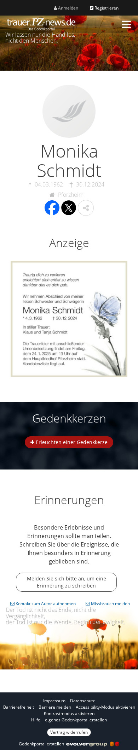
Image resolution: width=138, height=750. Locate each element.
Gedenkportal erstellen (42, 744)
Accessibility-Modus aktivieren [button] (105, 707)
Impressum (54, 701)
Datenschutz (82, 701)
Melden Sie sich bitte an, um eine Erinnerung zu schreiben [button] (66, 582)
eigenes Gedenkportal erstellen (76, 720)
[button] (126, 24)
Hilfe (35, 720)
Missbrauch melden (110, 604)
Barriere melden (55, 707)
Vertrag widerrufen (69, 732)
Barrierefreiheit (18, 707)
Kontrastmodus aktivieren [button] (69, 713)
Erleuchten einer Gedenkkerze (71, 442)
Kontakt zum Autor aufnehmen (45, 604)
